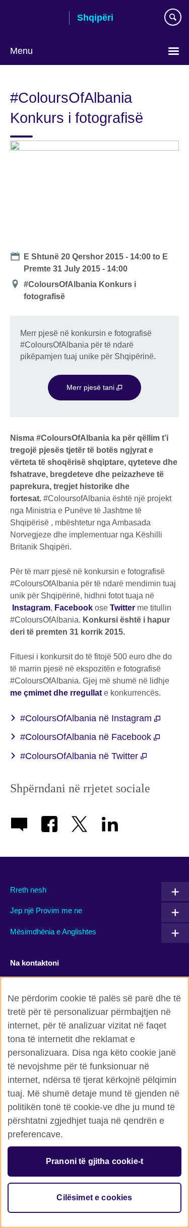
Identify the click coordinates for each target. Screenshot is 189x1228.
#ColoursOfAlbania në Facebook (87, 737)
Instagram (30, 607)
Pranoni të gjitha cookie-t (94, 1161)
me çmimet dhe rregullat (56, 693)
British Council (35, 18)
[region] (94, 1102)
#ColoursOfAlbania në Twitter (80, 756)
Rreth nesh (28, 889)
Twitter (122, 607)
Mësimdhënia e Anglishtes (53, 931)
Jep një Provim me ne (46, 910)
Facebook (73, 607)
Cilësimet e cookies (94, 1197)
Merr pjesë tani (91, 387)
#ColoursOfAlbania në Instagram (87, 718)
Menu (21, 51)
